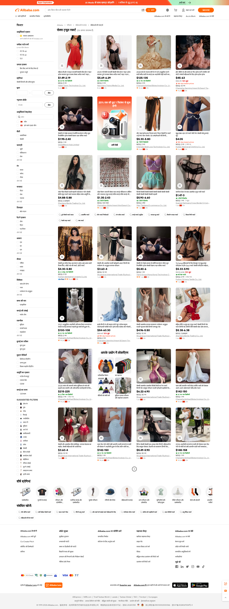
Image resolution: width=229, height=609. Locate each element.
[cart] (176, 10)
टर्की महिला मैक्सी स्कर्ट (44, 512)
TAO (135, 597)
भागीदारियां (178, 557)
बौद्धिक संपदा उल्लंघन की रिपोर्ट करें (147, 557)
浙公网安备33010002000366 (157, 605)
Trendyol (142, 597)
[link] (225, 583)
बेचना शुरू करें (179, 541)
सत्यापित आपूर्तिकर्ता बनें (182, 552)
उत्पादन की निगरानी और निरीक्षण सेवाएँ (71, 557)
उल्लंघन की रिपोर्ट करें (143, 562)
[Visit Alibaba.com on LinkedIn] (182, 566)
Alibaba (60, 25)
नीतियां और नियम (64, 562)
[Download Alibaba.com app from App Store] (180, 585)
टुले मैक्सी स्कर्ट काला (67, 215)
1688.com (87, 597)
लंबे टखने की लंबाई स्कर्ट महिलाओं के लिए (104, 512)
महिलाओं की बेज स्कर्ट (27, 518)
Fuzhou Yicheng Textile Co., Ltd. (189, 279)
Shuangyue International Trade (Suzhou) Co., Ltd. (114, 274)
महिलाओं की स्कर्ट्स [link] (97, 25)
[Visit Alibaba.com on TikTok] (203, 566)
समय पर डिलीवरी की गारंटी (67, 547)
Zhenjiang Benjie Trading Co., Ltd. (71, 203)
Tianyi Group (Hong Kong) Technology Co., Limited (153, 274)
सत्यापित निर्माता (103, 536)
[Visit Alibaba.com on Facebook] (176, 566)
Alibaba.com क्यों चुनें (28, 536)
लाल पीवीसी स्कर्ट (170, 512)
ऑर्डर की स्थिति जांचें (182, 547)
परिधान (69, 25)
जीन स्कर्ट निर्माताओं (102, 215)
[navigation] (35, 249)
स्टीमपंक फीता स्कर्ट (129, 512)
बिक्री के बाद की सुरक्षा (66, 552)
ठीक (49, 93)
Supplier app (125, 585)
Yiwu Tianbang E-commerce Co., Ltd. (151, 205)
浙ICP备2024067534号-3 (182, 605)
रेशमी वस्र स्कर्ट (66, 221)
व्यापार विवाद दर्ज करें (143, 547)
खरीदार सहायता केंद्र (143, 536)
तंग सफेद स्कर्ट (120, 215)
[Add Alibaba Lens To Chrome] (53, 585)
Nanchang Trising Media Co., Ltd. (110, 85)
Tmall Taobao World (101, 597)
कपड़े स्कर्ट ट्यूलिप (137, 215)
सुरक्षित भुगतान (64, 536)
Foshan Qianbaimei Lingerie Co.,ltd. (72, 277)
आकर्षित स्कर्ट (85, 215)
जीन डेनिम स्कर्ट (25, 512)
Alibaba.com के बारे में (28, 531)
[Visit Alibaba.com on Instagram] (192, 566)
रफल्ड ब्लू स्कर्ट (155, 215)
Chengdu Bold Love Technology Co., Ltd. (153, 147)
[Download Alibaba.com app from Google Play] (200, 585)
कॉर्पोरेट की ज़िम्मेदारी (27, 547)
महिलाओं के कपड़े (81, 25)
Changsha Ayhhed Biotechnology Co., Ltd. (153, 85)
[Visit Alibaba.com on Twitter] (187, 566)
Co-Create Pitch (27, 541)
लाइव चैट (139, 541)
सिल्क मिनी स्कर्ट (190, 215)
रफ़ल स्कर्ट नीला (63, 512)
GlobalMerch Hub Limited (68, 145)
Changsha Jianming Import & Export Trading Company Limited (193, 88)
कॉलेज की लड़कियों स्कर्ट (150, 512)
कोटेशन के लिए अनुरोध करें (106, 541)
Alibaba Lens (31, 585)
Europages (153, 597)
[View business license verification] (138, 605)
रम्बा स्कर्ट (81, 221)
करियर (22, 552)
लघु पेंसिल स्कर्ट (186, 512)
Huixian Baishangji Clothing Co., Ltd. (190, 147)
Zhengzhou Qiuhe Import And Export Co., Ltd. (114, 205)
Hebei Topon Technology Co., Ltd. (72, 85)
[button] (143, 10)
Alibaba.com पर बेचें (182, 536)
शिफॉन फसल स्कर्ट (172, 215)
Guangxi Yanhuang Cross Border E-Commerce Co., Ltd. (193, 203)
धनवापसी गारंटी (64, 541)
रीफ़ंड (138, 552)
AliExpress (76, 597)
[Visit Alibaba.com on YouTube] (198, 566)
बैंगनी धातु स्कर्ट (80, 512)
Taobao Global (125, 597)
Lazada (114, 597)
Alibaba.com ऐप (140, 585)
